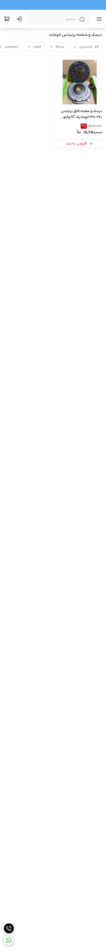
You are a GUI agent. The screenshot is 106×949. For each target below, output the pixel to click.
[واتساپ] (9, 940)
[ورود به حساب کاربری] (20, 19)
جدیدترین (85, 46)
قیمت (37, 46)
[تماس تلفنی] (9, 928)
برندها (60, 46)
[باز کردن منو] (98, 19)
